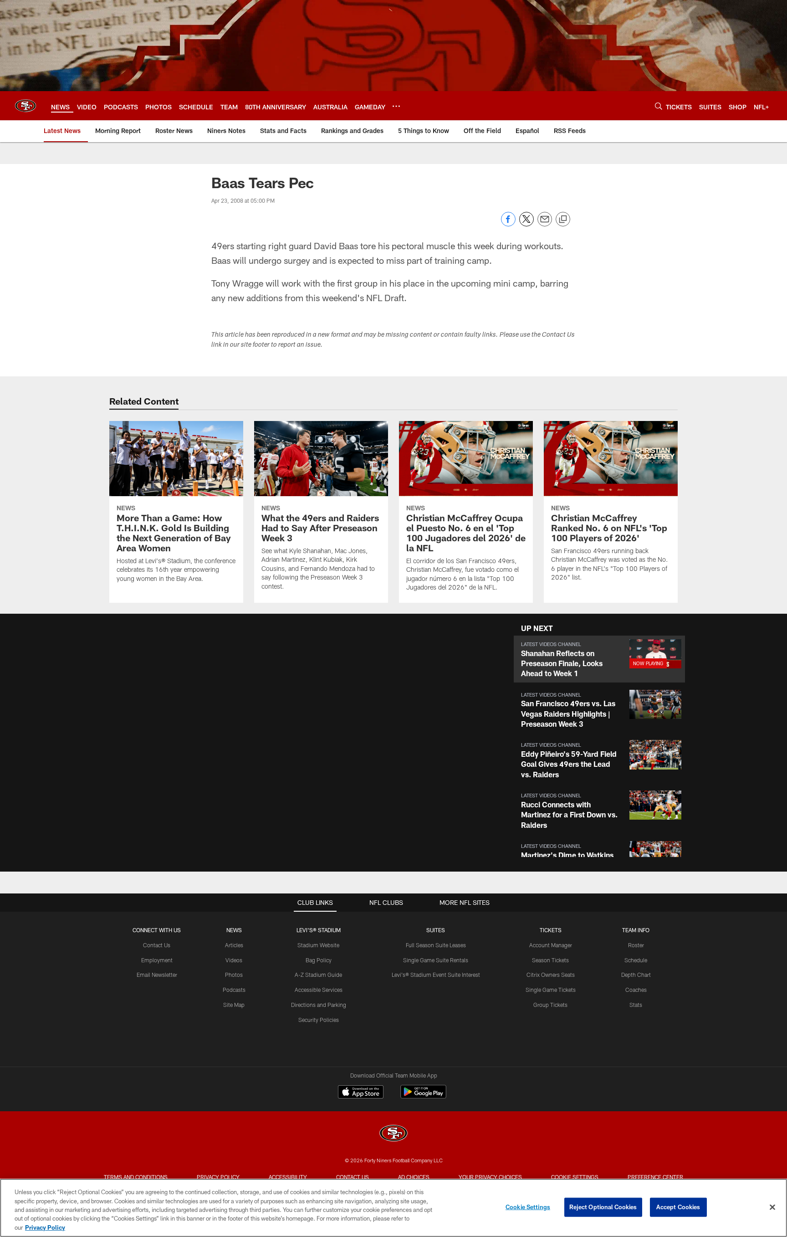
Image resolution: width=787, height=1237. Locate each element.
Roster (636, 945)
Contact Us (156, 945)
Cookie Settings (574, 1177)
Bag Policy (319, 960)
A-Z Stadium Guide (318, 974)
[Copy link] (563, 219)
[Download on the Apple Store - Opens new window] (360, 1093)
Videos (233, 960)
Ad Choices (413, 1177)
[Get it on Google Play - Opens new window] (423, 1096)
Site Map (234, 1004)
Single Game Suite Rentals (435, 960)
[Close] (772, 1207)
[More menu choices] (396, 106)
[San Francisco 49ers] (393, 1134)
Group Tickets (550, 1004)
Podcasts (234, 989)
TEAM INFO (635, 930)
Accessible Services (318, 989)
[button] (599, 659)
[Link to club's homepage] (25, 106)
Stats (635, 1004)
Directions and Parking (318, 1004)
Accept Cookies (678, 1207)
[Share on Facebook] (508, 224)
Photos (234, 974)
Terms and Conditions (136, 1177)
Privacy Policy (218, 1177)
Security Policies (318, 1019)
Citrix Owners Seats (550, 974)
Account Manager (550, 945)
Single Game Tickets (551, 989)
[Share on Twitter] (526, 224)
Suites (435, 930)
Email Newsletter (157, 974)
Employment (157, 960)
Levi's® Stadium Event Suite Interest (436, 974)
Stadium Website (318, 945)
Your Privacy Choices (490, 1177)
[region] (393, 1208)
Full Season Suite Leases (436, 945)
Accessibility (288, 1177)
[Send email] (544, 224)
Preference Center (655, 1177)
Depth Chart (636, 974)
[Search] (658, 106)
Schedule (635, 960)
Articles (234, 945)
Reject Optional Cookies (603, 1207)
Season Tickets (550, 960)
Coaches (636, 989)
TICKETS (551, 930)
